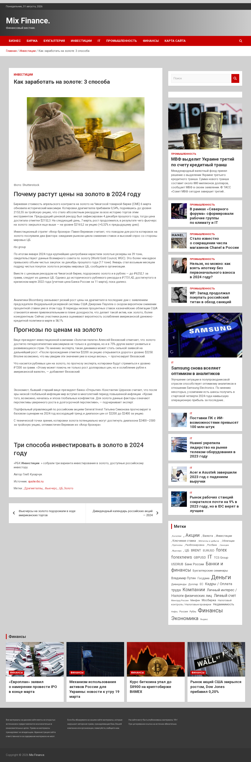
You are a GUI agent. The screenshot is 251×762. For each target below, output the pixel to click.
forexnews (181, 557)
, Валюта (207, 536)
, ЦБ (60, 488)
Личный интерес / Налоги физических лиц (204, 593)
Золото (68, 488)
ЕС (201, 584)
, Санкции (224, 545)
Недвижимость (223, 604)
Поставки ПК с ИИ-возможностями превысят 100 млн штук (214, 422)
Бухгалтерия (54, 41)
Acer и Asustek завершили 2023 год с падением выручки (213, 477)
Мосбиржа (209, 600)
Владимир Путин (183, 578)
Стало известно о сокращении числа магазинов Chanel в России (214, 243)
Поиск (235, 78)
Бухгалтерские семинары (210, 570)
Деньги (221, 577)
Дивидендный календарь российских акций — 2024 (123, 513)
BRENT (196, 550)
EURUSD (208, 550)
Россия (183, 611)
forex (221, 550)
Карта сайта (175, 41)
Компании (194, 589)
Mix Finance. (28, 20)
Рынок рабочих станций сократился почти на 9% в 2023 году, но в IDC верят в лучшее (214, 504)
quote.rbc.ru (36, 481)
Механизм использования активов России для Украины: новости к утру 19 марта (94, 689)
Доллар (193, 584)
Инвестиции (81, 41)
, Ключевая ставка (183, 540)
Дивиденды (178, 584)
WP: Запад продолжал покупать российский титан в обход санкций (210, 297)
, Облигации (228, 540)
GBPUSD (200, 557)
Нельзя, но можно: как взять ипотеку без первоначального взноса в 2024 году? (212, 270)
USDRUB (177, 564)
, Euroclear (176, 536)
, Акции (191, 535)
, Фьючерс (50, 488)
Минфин (195, 600)
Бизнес (15, 41)
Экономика (184, 618)
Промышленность (121, 41)
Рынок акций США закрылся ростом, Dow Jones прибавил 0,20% (215, 687)
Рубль (193, 611)
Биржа (32, 41)
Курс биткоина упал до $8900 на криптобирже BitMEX (150, 687)
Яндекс (204, 619)
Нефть (174, 611)
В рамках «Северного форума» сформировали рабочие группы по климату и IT (212, 216)
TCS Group (221, 557)
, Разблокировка (194, 544)
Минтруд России (180, 600)
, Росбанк (211, 545)
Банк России (194, 564)
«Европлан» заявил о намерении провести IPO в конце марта (33, 687)
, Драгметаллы (33, 488)
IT (99, 41)
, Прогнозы (177, 545)
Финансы (151, 41)
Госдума (203, 578)
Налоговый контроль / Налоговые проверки (201, 602)
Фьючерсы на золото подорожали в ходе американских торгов (47, 513)
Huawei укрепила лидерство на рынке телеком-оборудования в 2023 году (213, 449)
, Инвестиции (223, 535)
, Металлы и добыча (208, 541)
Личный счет (225, 595)
